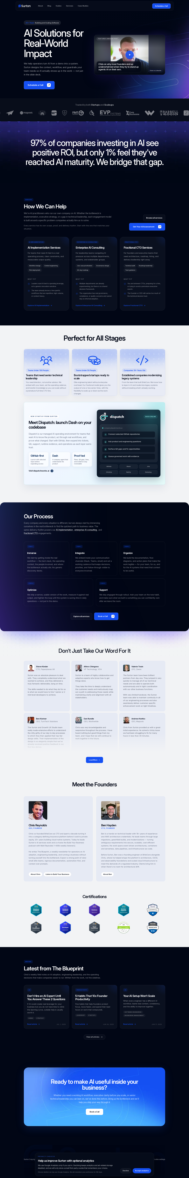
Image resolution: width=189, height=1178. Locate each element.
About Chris (35, 874)
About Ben (107, 874)
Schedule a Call (161, 6)
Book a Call (103, 616)
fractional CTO (31, 533)
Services (69, 6)
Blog (49, 6)
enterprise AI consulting (85, 530)
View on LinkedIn (155, 70)
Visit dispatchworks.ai (39, 471)
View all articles (92, 1037)
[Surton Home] (24, 6)
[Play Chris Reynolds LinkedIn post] (129, 55)
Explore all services (81, 616)
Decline (126, 1171)
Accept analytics (142, 1171)
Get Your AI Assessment (144, 227)
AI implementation (64, 530)
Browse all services (154, 218)
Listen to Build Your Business (57, 874)
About (40, 6)
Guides (58, 6)
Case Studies (83, 6)
